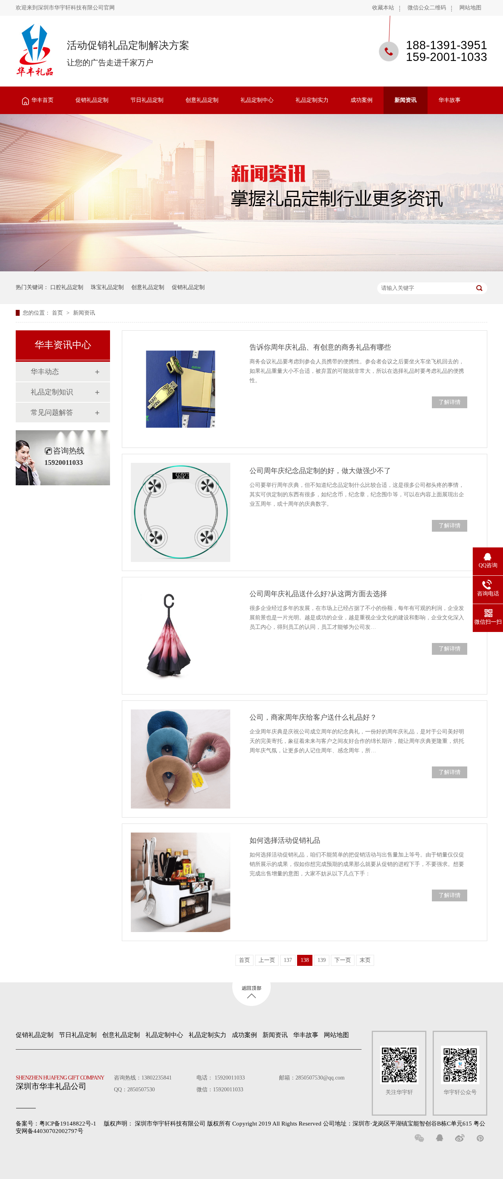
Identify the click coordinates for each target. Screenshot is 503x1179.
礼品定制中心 (257, 100)
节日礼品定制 (146, 100)
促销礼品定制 (91, 100)
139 (322, 960)
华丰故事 (450, 100)
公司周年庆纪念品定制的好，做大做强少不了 (320, 471)
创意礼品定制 (201, 100)
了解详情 (450, 402)
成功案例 (362, 100)
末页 (365, 960)
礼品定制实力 (312, 100)
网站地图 (470, 8)
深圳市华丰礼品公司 (60, 1083)
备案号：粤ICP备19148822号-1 (56, 1123)
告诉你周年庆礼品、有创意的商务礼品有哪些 (320, 347)
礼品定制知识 (52, 392)
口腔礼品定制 (66, 287)
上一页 (267, 960)
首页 (58, 313)
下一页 (342, 960)
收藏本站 (383, 8)
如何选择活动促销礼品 (285, 840)
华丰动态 (45, 372)
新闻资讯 (406, 100)
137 (288, 960)
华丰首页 (42, 100)
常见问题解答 (52, 412)
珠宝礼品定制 (107, 287)
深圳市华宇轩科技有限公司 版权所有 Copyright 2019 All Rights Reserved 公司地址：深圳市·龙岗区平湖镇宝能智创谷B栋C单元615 (303, 1123)
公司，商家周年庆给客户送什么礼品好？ (313, 717)
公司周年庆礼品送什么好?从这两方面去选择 (318, 594)
